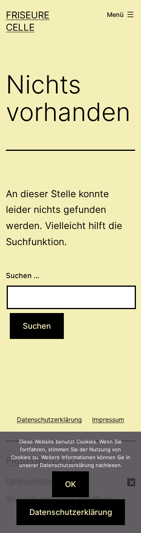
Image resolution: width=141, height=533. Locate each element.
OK (70, 484)
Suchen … (23, 275)
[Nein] (131, 482)
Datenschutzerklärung (70, 512)
